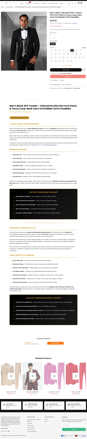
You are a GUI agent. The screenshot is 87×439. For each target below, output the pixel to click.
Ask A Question (54, 80)
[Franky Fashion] (11, 3)
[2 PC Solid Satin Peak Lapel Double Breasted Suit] (4, 434)
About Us (44, 3)
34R (51, 54)
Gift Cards (36, 3)
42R (68, 54)
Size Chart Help (30, 429)
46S (76, 50)
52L (63, 61)
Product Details (32, 99)
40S (64, 50)
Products (28, 3)
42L (79, 57)
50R (51, 57)
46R (76, 54)
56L (71, 61)
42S (68, 50)
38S (59, 50)
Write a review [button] (55, 343)
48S (80, 50)
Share (62, 80)
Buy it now (68, 76)
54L (67, 61)
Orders (46, 419)
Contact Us (29, 423)
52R (55, 57)
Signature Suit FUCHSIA (54, 392)
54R (59, 57)
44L (83, 57)
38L (71, 57)
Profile (46, 421)
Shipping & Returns (53, 99)
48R (80, 54)
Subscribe (74, 429)
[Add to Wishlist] (84, 70)
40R (64, 54)
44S (72, 50)
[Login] (75, 3)
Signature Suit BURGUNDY (33, 392)
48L (55, 61)
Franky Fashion (4, 417)
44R (72, 54)
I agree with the (61, 73)
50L (59, 61)
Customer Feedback (31, 431)
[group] (24, 41)
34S (51, 50)
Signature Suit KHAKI (11, 392)
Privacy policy (30, 425)
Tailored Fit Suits (9, 7)
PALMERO (53, 44)
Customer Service (53, 3)
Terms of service (31, 427)
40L (75, 57)
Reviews (43, 99)
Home (21, 3)
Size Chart (84, 47)
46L (51, 61)
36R (55, 54)
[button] (43, 41)
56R (63, 57)
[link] (11, 405)
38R (59, 54)
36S (55, 50)
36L (67, 57)
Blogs (61, 3)
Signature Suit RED (76, 392)
